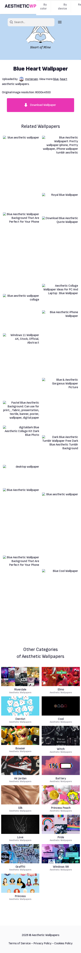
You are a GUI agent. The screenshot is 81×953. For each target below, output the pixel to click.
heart (63, 79)
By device (62, 6)
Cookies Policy (63, 943)
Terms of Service (19, 943)
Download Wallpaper (43, 105)
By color (43, 6)
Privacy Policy (42, 943)
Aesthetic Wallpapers (20, 691)
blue (56, 79)
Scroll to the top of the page (71, 945)
